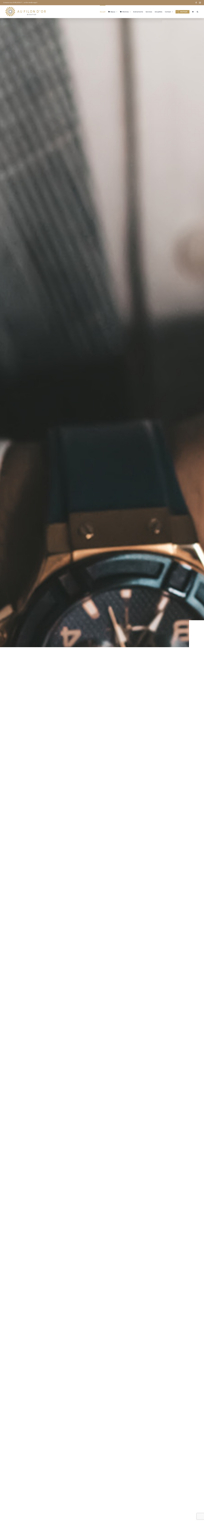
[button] (197, 11)
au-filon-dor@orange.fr (30, 2)
